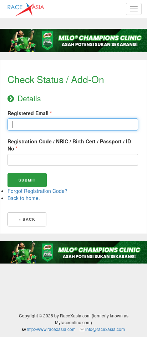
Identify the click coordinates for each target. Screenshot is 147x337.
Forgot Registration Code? (37, 190)
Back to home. (23, 197)
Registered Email (28, 113)
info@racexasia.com (105, 329)
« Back (27, 219)
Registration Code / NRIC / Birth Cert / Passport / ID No (69, 145)
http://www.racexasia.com (51, 329)
